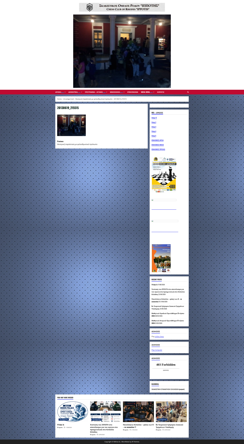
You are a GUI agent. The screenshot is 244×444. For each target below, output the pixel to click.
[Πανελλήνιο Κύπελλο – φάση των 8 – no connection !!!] (138, 411)
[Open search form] (188, 92)
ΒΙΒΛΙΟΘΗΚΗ (115, 92)
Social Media (145, 92)
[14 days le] (72, 411)
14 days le (155, 284)
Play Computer (157, 350)
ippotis (61, 427)
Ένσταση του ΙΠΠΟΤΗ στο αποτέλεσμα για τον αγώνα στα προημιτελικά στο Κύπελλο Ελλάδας (168, 291)
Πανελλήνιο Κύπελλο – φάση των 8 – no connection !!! (138, 425)
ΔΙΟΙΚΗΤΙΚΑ (73, 92)
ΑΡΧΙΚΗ (58, 92)
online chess (159, 336)
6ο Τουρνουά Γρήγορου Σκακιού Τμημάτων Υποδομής (169, 425)
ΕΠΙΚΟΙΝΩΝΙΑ (132, 92)
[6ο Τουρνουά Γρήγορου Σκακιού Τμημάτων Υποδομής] (171, 411)
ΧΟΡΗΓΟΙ (160, 92)
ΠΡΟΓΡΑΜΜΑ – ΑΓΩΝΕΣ (94, 92)
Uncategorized (64, 419)
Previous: (77, 142)
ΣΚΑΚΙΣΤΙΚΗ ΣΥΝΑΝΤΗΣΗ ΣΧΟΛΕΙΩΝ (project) (168, 389)
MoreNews (125, 442)
